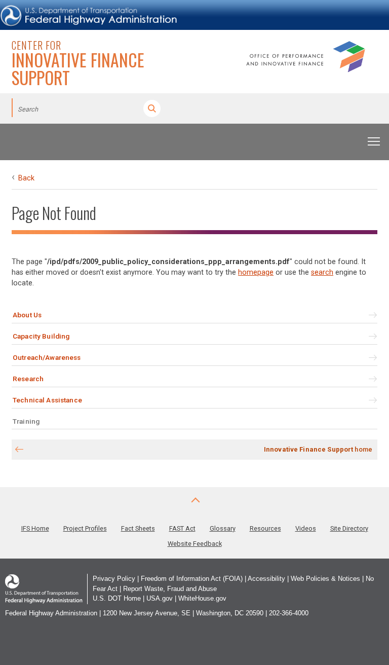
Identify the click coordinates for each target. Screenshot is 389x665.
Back (26, 178)
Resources (265, 528)
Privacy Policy (114, 578)
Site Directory (349, 528)
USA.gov (159, 598)
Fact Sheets (138, 528)
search (322, 272)
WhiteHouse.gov (202, 598)
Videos (305, 528)
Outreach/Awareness (47, 357)
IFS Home (35, 528)
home (318, 449)
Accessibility (266, 578)
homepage (256, 272)
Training (26, 421)
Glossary (223, 528)
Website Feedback (195, 543)
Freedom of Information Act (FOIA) (192, 578)
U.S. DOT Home (117, 598)
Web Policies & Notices (325, 578)
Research (28, 379)
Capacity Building (41, 336)
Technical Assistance (47, 400)
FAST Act (182, 528)
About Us (27, 315)
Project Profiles (85, 528)
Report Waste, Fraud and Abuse (170, 589)
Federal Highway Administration (51, 613)
